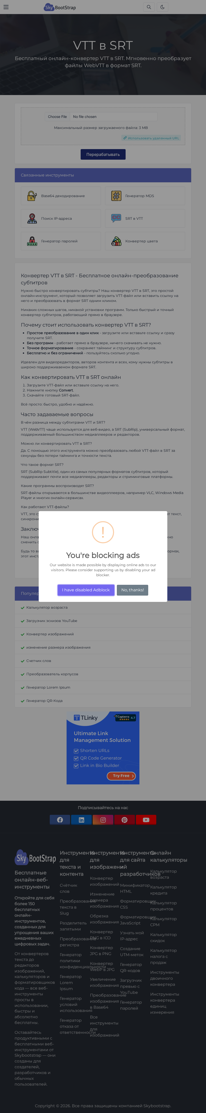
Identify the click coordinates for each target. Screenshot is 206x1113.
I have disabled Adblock (86, 590)
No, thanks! (132, 590)
